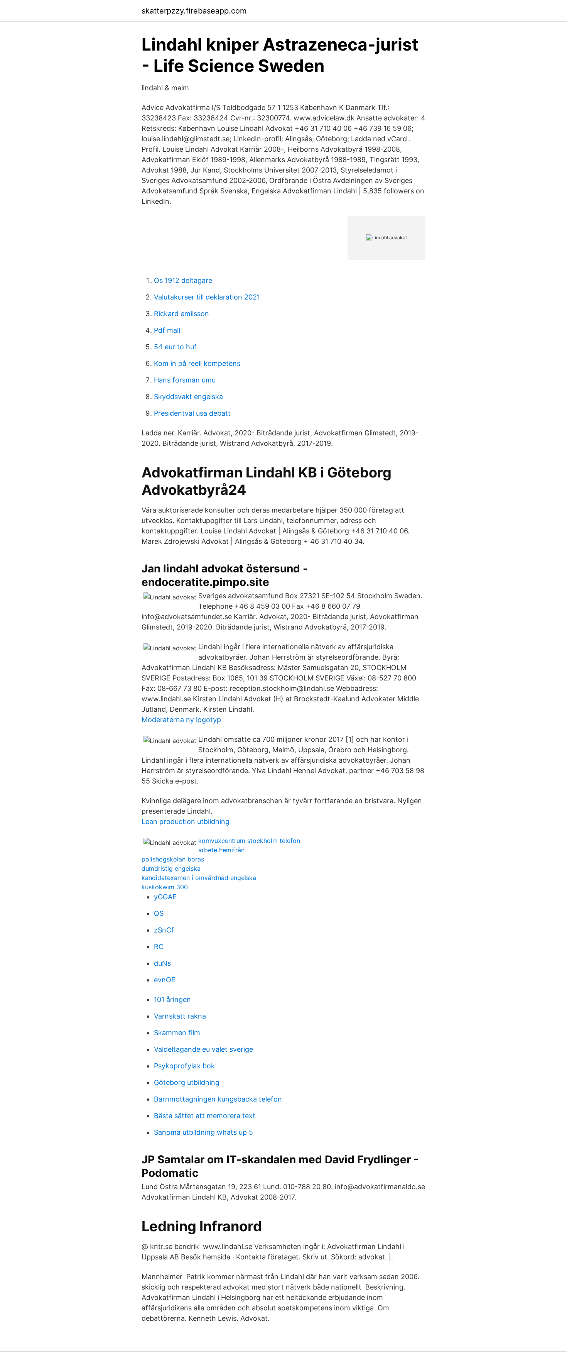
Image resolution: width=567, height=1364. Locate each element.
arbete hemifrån (221, 850)
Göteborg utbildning (186, 1082)
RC (159, 947)
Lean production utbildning (186, 821)
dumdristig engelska (171, 868)
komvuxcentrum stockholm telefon (249, 840)
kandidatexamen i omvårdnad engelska (199, 878)
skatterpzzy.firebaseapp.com (194, 11)
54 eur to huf (175, 347)
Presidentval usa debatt (192, 413)
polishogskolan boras (173, 859)
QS (159, 913)
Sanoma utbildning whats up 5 (203, 1132)
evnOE (165, 980)
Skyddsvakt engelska (188, 397)
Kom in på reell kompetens (197, 363)
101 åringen (172, 999)
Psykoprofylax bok (184, 1066)
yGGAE (165, 897)
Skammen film (177, 1033)
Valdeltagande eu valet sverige (203, 1049)
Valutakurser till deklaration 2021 (207, 297)
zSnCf (164, 930)
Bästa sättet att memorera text (204, 1116)
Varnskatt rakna (180, 1016)
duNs (162, 963)
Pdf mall (167, 330)
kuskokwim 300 (165, 887)
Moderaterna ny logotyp (181, 720)
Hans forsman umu (185, 380)
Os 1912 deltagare (183, 280)
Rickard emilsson (181, 314)
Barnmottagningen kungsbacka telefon (218, 1099)
